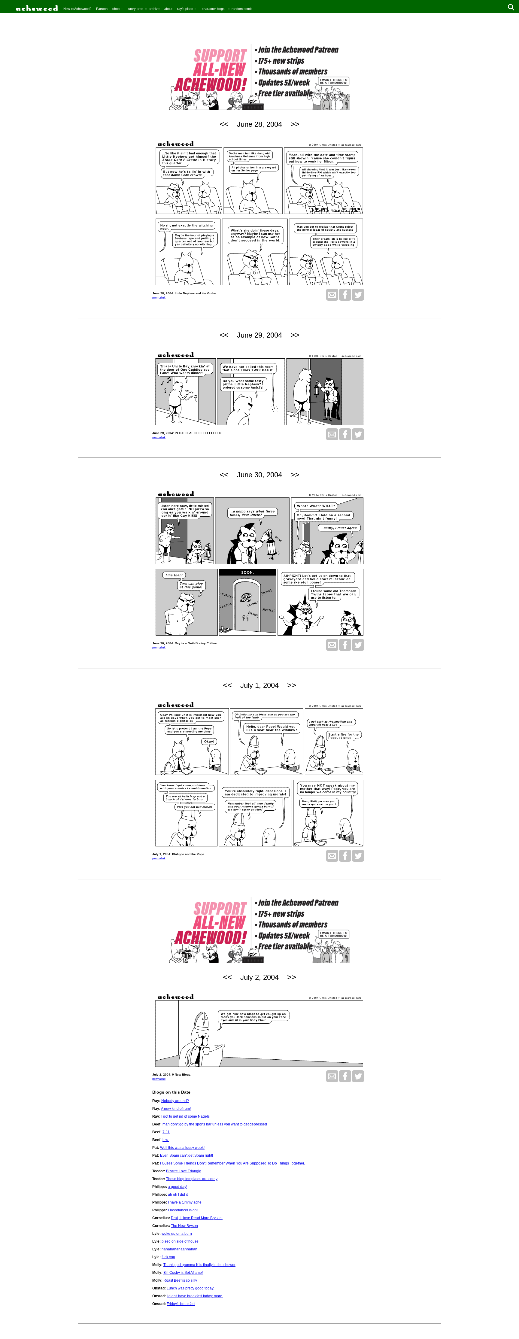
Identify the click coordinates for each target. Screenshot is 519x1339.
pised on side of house (180, 1241)
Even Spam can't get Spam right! (186, 1155)
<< (224, 124)
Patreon (102, 9)
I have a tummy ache (185, 1202)
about (168, 9)
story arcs (135, 9)
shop (116, 9)
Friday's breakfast (181, 1304)
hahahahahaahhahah (179, 1249)
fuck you (168, 1257)
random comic (242, 9)
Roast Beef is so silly (180, 1280)
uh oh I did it (178, 1194)
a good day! (177, 1187)
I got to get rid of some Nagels (185, 1116)
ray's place (185, 9)
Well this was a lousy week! (182, 1148)
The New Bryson (184, 1226)
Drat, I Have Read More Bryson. (197, 1218)
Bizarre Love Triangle (183, 1171)
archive (154, 9)
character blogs (213, 9)
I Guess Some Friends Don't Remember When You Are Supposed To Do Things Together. (232, 1163)
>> (294, 124)
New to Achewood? (77, 9)
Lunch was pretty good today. (190, 1288)
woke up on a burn (177, 1233)
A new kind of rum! (176, 1109)
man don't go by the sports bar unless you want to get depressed (214, 1124)
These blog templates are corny (191, 1179)
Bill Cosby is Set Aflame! (183, 1273)
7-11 (166, 1132)
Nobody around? (175, 1101)
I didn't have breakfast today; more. (195, 1296)
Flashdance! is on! (183, 1210)
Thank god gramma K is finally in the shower (199, 1265)
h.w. (165, 1140)
